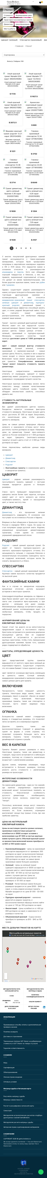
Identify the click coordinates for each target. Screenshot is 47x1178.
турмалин (10, 285)
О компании (23, 1170)
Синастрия (7, 1110)
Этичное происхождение (12, 1077)
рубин (42, 282)
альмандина (7, 272)
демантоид (28, 303)
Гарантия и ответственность (14, 1048)
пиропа (20, 272)
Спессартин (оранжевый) (31, 40)
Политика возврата (10, 1032)
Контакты (23, 1172)
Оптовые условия (10, 1082)
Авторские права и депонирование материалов (21, 1127)
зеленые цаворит (10, 303)
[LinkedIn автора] (44, 1007)
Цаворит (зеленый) (9, 40)
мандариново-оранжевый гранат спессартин (23, 300)
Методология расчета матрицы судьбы (18, 1122)
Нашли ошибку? (35, 1001)
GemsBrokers (13, 2)
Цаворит (9, 455)
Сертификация (8, 1067)
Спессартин (10, 461)
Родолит (9, 465)
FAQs (5, 1063)
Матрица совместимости (12, 1100)
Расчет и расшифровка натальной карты (18, 1106)
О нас (12, 996)
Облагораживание (10, 1072)
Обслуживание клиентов (23, 1174)
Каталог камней (24, 1168)
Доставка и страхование (12, 1036)
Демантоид (10, 458)
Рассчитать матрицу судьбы (14, 1096)
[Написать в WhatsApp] (41, 1172)
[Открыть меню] (2, 1)
